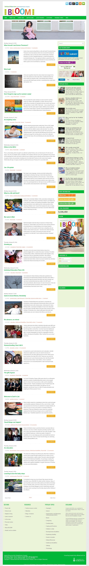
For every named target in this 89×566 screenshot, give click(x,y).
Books (47, 517)
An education (8, 448)
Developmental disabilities (52, 531)
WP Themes (32, 564)
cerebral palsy (16, 48)
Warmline (27, 511)
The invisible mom (71, 108)
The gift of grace (9, 372)
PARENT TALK (12, 17)
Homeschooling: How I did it (13, 345)
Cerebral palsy (49, 523)
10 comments (22, 348)
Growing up (8, 244)
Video (6, 524)
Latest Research (21, 298)
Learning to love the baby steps (14, 473)
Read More (51, 64)
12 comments (29, 247)
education (12, 122)
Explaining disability (51, 534)
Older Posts (52, 497)
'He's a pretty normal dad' (72, 147)
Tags (68, 79)
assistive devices (14, 399)
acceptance (13, 247)
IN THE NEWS (49, 17)
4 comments (14, 72)
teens (40, 298)
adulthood (13, 425)
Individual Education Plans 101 (14, 270)
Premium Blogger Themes (52, 564)
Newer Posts (8, 497)
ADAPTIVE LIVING (30, 17)
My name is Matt (9, 217)
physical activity (34, 298)
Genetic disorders (50, 537)
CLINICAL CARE (21, 17)
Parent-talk (16, 96)
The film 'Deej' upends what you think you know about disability (74, 179)
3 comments (28, 122)
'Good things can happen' (12, 422)
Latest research (9, 516)
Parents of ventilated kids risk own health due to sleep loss (74, 128)
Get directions (34, 556)
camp (12, 96)
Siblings (48, 545)
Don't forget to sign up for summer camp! (17, 94)
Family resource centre (31, 508)
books (11, 48)
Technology (49, 548)
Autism (48, 511)
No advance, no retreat (11, 319)
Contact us (28, 516)
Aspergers (48, 508)
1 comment (22, 96)
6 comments (35, 195)
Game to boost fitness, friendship (15, 295)
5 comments (35, 48)
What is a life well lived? (12, 193)
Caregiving (48, 520)
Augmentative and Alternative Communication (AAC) (53, 514)
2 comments (25, 375)
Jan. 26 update (9, 167)
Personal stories (25, 425)
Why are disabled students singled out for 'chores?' (73, 168)
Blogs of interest (29, 513)
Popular (62, 79)
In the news (8, 519)
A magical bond (70, 138)
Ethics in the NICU (10, 147)
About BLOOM (8, 527)
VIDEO (67, 17)
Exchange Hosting (61, 564)
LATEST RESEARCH (40, 17)
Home (6, 17)
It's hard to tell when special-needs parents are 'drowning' (73, 88)
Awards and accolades (10, 530)
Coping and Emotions (25, 48)
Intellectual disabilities (21, 322)
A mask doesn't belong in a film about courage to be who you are (74, 158)
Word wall (7, 69)
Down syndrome (21, 450)
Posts (62, 258)
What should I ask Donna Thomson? (16, 45)
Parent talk (7, 508)
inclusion (27, 450)
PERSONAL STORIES (59, 17)
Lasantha (44, 564)
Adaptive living (8, 513)
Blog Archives (76, 79)
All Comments (64, 261)
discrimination (13, 450)
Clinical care (8, 511)
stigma (23, 247)
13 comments (33, 425)
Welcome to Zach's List (11, 396)
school (22, 122)
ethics (11, 149)
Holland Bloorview (50, 540)
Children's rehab (50, 529)
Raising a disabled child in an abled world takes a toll (74, 98)
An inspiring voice (10, 119)
